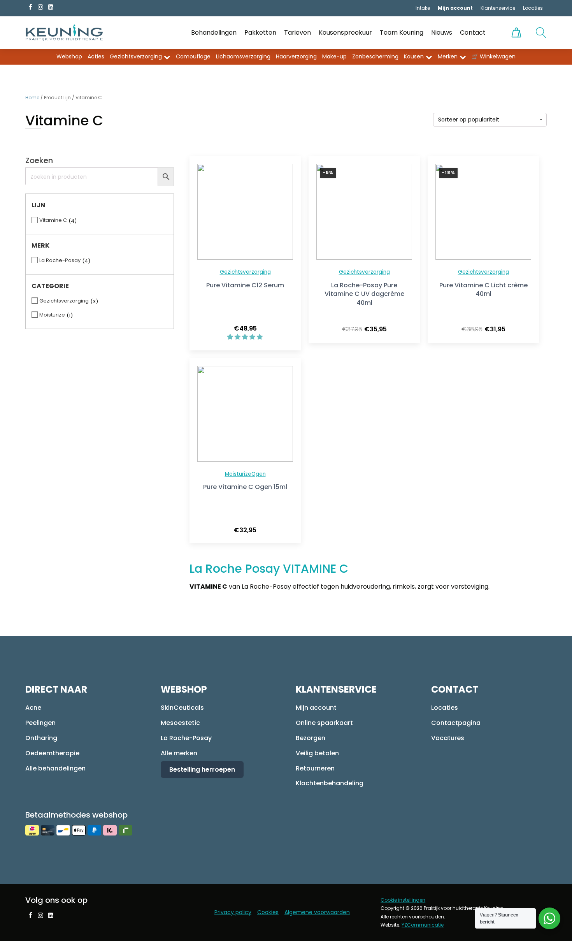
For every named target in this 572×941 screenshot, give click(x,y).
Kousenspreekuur (345, 32)
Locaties (533, 8)
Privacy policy (232, 912)
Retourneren (315, 768)
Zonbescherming (375, 56)
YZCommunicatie (423, 925)
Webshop (69, 56)
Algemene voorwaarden (317, 912)
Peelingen (40, 722)
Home (32, 97)
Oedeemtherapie (52, 753)
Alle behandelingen (55, 768)
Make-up (334, 56)
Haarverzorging (296, 56)
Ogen (258, 474)
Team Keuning (401, 32)
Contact (473, 32)
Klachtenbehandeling (329, 783)
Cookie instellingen (403, 900)
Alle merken (179, 753)
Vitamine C (53, 220)
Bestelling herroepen (202, 769)
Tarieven (297, 32)
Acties (96, 56)
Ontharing (41, 737)
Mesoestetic (180, 722)
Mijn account (316, 707)
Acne (33, 707)
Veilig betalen (317, 753)
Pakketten (260, 32)
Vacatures (447, 737)
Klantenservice (498, 8)
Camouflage (193, 56)
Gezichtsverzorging (136, 56)
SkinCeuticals (182, 707)
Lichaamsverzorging (243, 56)
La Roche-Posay (60, 260)
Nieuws (441, 32)
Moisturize (238, 474)
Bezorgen (310, 737)
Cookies (268, 912)
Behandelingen (214, 32)
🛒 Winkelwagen (494, 56)
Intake (423, 8)
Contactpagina (456, 722)
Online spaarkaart (324, 722)
